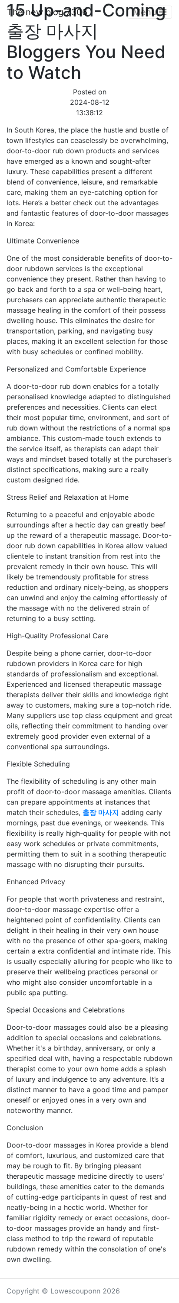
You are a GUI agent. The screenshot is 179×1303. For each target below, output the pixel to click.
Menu (146, 12)
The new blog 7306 (47, 12)
